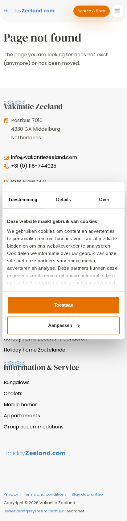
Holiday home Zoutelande (34, 349)
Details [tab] (63, 199)
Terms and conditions (45, 494)
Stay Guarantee (87, 494)
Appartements (22, 415)
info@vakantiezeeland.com (44, 157)
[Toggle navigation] (117, 11)
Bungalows (17, 382)
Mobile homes (21, 404)
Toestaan (63, 305)
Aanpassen (60, 325)
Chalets (13, 393)
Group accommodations (33, 426)
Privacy (11, 494)
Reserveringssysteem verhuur (34, 511)
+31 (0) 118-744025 (33, 165)
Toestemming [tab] (22, 199)
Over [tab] (104, 199)
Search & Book (91, 11)
